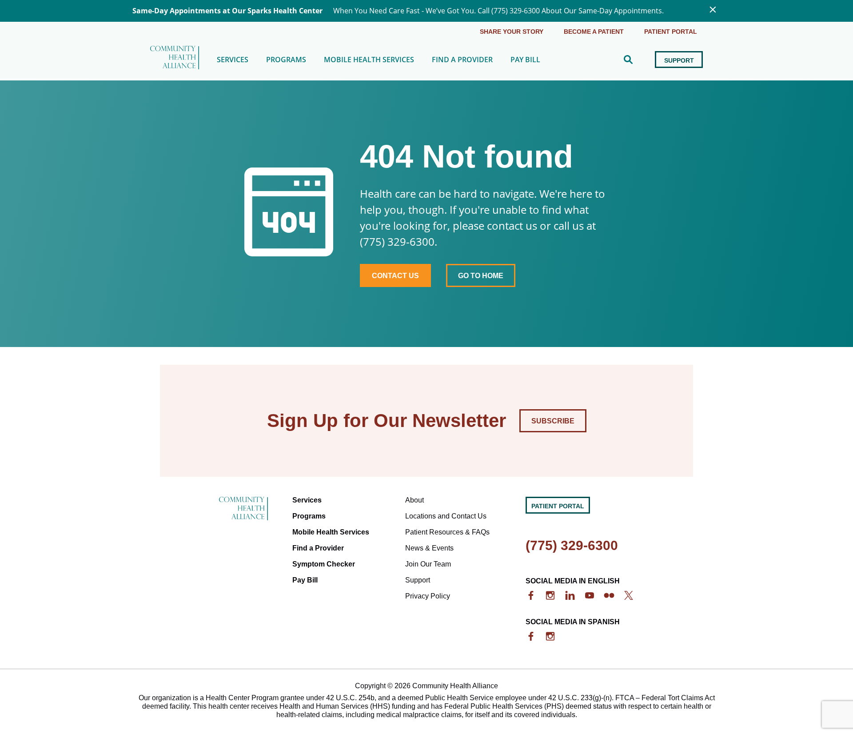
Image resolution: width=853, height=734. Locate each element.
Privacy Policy (427, 596)
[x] (628, 595)
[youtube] (589, 595)
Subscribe (552, 421)
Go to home (480, 275)
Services (232, 59)
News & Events (429, 548)
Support (679, 60)
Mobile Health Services (369, 59)
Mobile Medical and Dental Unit (376, 86)
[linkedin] (570, 595)
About (414, 500)
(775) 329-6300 (572, 545)
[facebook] (531, 595)
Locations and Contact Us (445, 516)
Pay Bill (525, 59)
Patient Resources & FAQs (447, 532)
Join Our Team (428, 564)
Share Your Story (511, 31)
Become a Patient (594, 31)
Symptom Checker (323, 564)
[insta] (550, 595)
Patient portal (670, 31)
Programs (286, 59)
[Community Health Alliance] (174, 59)
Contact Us (395, 275)
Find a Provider (462, 59)
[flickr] (609, 595)
